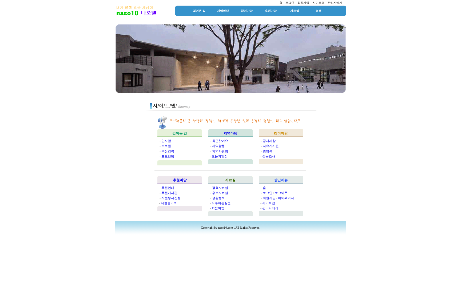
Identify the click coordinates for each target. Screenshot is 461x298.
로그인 (289, 2)
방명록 (267, 151)
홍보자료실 (220, 193)
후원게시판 (169, 193)
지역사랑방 (220, 151)
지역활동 (218, 146)
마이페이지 (286, 198)
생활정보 (218, 198)
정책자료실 (220, 188)
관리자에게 (335, 2)
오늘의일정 (220, 156)
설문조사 (268, 156)
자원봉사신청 (171, 198)
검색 (318, 10)
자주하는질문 (221, 203)
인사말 (166, 141)
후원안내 (167, 188)
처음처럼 (218, 208)
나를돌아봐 (169, 203)
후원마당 (271, 10)
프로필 (166, 146)
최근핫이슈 (220, 141)
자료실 (294, 10)
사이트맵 (318, 2)
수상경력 (167, 151)
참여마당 (247, 10)
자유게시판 (271, 146)
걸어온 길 (199, 10)
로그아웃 (281, 193)
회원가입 (303, 2)
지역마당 (223, 10)
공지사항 (269, 141)
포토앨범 (167, 156)
